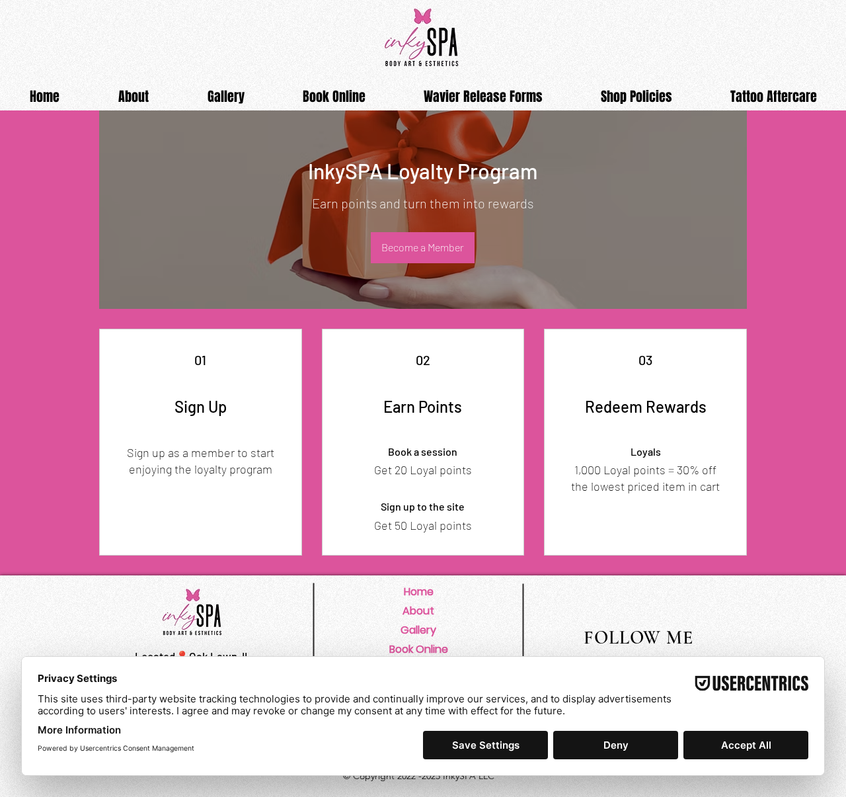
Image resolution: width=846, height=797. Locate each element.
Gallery (418, 630)
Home (419, 591)
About (418, 610)
